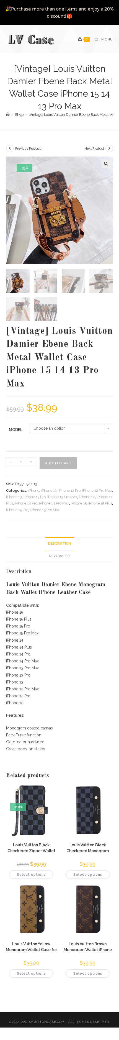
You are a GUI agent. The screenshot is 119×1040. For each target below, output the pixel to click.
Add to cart (58, 463)
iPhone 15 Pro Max (45, 510)
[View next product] (109, 148)
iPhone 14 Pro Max (54, 503)
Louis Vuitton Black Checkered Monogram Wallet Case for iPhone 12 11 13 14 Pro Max (87, 847)
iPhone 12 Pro (69, 490)
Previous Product (28, 148)
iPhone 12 (49, 490)
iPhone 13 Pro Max (62, 497)
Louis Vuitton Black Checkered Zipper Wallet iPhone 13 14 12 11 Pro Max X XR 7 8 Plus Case (31, 847)
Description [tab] (59, 543)
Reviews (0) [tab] (59, 556)
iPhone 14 (87, 497)
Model (15, 429)
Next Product (94, 148)
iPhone (33, 490)
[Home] (8, 114)
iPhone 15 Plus (100, 503)
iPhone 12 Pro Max (97, 490)
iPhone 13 (14, 497)
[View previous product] (10, 148)
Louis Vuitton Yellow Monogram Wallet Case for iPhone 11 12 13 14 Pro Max (31, 946)
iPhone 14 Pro (26, 503)
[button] (106, 163)
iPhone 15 (79, 503)
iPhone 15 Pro (17, 510)
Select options (31, 875)
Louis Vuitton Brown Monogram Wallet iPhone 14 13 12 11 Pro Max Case (88, 946)
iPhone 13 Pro (35, 497)
